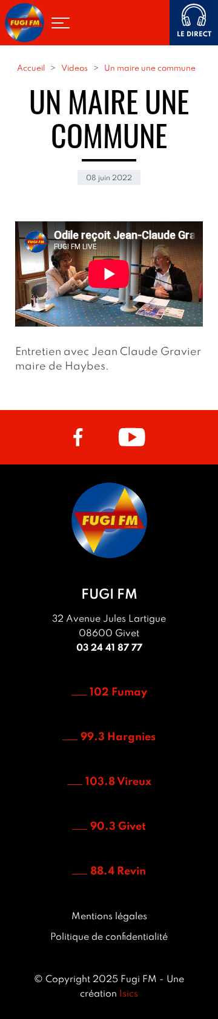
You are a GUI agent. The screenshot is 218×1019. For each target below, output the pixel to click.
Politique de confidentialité (109, 937)
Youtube (132, 437)
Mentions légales (109, 917)
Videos (74, 69)
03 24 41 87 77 (109, 648)
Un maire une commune (150, 69)
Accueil (31, 69)
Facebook (77, 437)
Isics (128, 994)
